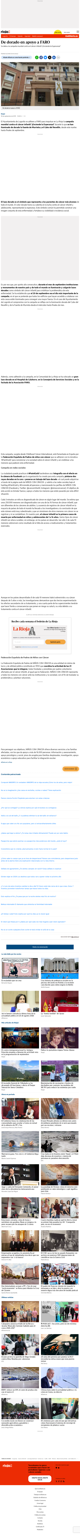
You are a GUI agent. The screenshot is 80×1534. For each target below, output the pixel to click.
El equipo (40, 1491)
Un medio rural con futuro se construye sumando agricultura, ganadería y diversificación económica (17, 1423)
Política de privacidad (40, 1506)
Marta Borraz (45, 1259)
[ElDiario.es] (71, 36)
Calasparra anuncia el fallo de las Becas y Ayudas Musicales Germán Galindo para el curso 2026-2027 (18, 1326)
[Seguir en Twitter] (56, 1481)
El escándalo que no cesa (11, 980)
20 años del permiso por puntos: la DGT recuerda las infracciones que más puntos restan (57, 1359)
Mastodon (40, 1529)
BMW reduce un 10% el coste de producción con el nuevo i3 (19, 1391)
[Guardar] (58, 57)
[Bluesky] (45, 57)
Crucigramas (14, 1458)
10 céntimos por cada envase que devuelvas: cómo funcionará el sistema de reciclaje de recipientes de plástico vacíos (58, 1423)
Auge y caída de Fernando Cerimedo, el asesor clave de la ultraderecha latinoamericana (19, 1188)
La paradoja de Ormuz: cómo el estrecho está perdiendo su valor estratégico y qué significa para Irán (59, 1189)
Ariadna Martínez (46, 1226)
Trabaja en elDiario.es (40, 1494)
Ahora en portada (8, 1094)
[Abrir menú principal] (78, 32)
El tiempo (13, 36)
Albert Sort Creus (6, 1226)
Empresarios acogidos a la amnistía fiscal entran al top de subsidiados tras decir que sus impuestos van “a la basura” (20, 1255)
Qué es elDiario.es (40, 1489)
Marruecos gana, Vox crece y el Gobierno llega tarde (19, 1155)
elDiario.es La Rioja (6, 762)
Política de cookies (40, 1515)
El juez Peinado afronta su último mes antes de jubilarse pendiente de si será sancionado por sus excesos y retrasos (58, 1123)
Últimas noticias (7, 1297)
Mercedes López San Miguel (9, 1191)
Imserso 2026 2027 (22, 1458)
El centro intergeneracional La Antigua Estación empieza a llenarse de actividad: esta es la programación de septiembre (19, 1052)
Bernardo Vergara (6, 983)
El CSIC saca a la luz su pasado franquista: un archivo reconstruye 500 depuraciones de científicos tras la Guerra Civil (59, 1255)
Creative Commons (40, 1500)
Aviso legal (40, 1503)
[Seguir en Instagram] (61, 1481)
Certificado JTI (40, 1526)
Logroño (5, 36)
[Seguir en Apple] (58, 1468)
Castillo (46, 1458)
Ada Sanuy (44, 1363)
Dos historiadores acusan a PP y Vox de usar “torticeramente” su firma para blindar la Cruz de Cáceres (20, 1288)
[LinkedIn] (54, 57)
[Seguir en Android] (56, 1468)
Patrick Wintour (45, 1193)
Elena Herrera (45, 1127)
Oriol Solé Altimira (46, 1293)
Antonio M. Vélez (6, 1259)
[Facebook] (41, 57)
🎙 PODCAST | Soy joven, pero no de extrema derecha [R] (58, 1325)
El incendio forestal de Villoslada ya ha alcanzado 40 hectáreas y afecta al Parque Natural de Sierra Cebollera (18, 1085)
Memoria (54, 1458)
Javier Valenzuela (46, 1016)
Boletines (40, 1524)
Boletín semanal (37, 36)
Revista (40, 1521)
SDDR (49, 1458)
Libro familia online (72, 1458)
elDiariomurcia (5, 1330)
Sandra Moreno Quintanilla (9, 1293)
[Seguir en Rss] (63, 1481)
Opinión (20, 36)
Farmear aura (40, 1458)
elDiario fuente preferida (62, 1458)
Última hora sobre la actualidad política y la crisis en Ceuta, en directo (58, 1391)
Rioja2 (3, 114)
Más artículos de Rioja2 (10, 1023)
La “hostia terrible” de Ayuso (52, 1013)
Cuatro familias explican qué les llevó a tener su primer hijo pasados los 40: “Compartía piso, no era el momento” (59, 1222)
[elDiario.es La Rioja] (13, 1466)
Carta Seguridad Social (32, 1458)
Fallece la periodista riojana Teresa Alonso (57, 1050)
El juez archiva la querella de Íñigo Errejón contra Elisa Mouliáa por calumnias (18, 1358)
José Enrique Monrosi (7, 1127)
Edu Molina (44, 1427)
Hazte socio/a (58, 32)
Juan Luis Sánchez (46, 1328)
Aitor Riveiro (18, 1127)
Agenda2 (27, 36)
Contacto (40, 1518)
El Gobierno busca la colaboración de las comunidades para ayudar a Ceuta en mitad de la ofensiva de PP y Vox (19, 1123)
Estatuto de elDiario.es (40, 1497)
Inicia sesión (67, 32)
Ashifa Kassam (45, 987)
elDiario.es (4, 1018)
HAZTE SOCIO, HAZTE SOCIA (40, 1479)
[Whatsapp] (37, 57)
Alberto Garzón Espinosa (8, 1158)
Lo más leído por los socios (11, 954)
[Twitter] (49, 57)
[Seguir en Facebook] (58, 1481)
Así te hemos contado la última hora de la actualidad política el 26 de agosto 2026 (18, 1014)
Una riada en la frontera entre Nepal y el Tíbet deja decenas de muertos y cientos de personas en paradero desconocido (59, 1156)
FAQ (40, 1509)
